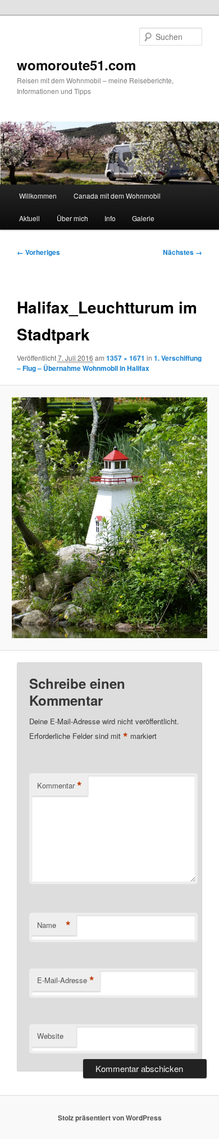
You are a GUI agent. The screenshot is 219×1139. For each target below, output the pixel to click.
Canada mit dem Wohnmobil (117, 195)
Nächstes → (182, 252)
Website (50, 1035)
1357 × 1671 (125, 358)
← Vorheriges (38, 252)
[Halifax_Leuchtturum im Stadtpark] (109, 517)
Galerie (143, 218)
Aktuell (29, 218)
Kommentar (59, 786)
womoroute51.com (76, 64)
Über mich (72, 218)
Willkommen (38, 195)
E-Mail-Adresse (65, 980)
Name (54, 925)
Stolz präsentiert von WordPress (110, 1118)
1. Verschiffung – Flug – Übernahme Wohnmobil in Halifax (109, 363)
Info (110, 218)
